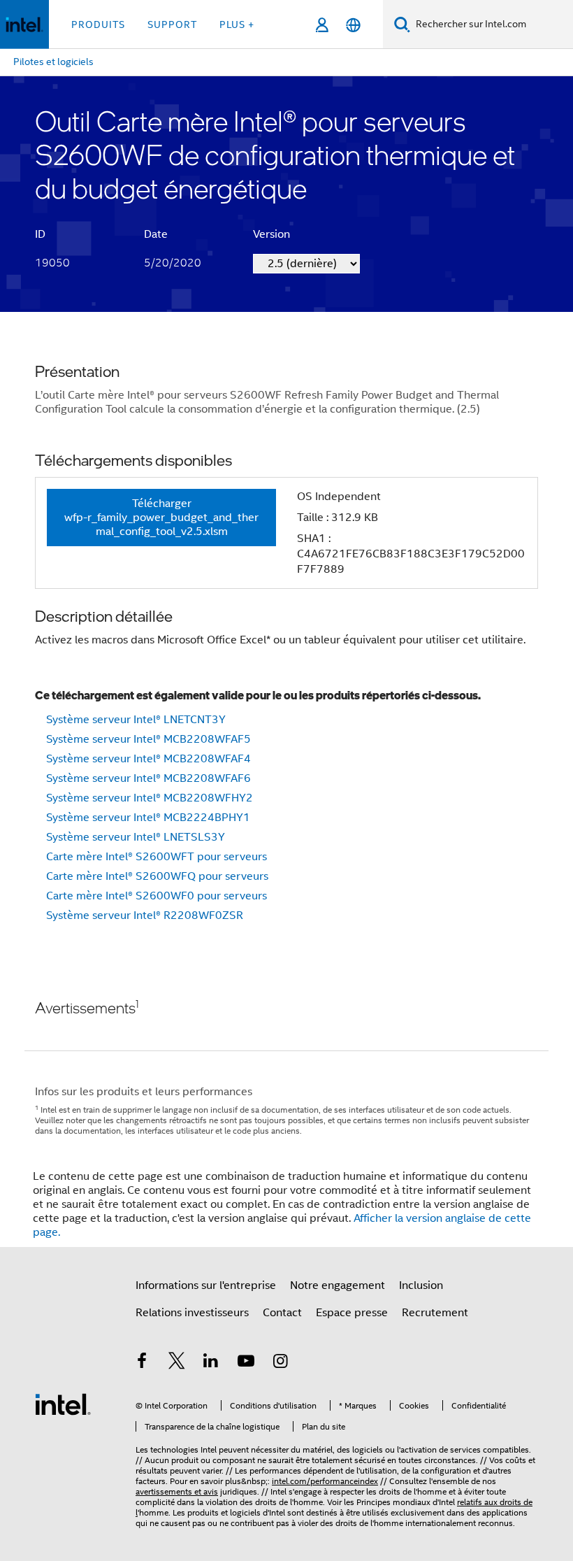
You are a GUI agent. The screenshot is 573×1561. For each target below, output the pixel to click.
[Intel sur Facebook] (142, 1363)
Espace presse (352, 1313)
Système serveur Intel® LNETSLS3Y (135, 837)
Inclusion (421, 1285)
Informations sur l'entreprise (206, 1285)
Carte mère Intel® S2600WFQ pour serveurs (157, 876)
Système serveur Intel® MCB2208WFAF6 (148, 778)
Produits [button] (98, 24)
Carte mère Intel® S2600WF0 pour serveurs (156, 896)
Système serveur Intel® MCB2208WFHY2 (149, 798)
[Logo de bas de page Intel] (63, 1404)
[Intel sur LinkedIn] (211, 1363)
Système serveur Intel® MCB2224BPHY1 (148, 818)
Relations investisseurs (192, 1313)
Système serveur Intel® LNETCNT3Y (136, 720)
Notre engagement (337, 1285)
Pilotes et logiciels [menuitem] (53, 61)
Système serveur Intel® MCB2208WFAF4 (148, 759)
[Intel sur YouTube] (246, 1363)
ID (40, 234)
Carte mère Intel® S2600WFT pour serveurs (156, 857)
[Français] (353, 25)
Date (156, 234)
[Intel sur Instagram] (280, 1363)
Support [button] (172, 24)
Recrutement (435, 1313)
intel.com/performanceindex (325, 1481)
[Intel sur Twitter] (177, 1363)
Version (271, 234)
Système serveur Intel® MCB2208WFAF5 (148, 739)
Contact (282, 1313)
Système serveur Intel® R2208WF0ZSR (144, 915)
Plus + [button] (236, 24)
